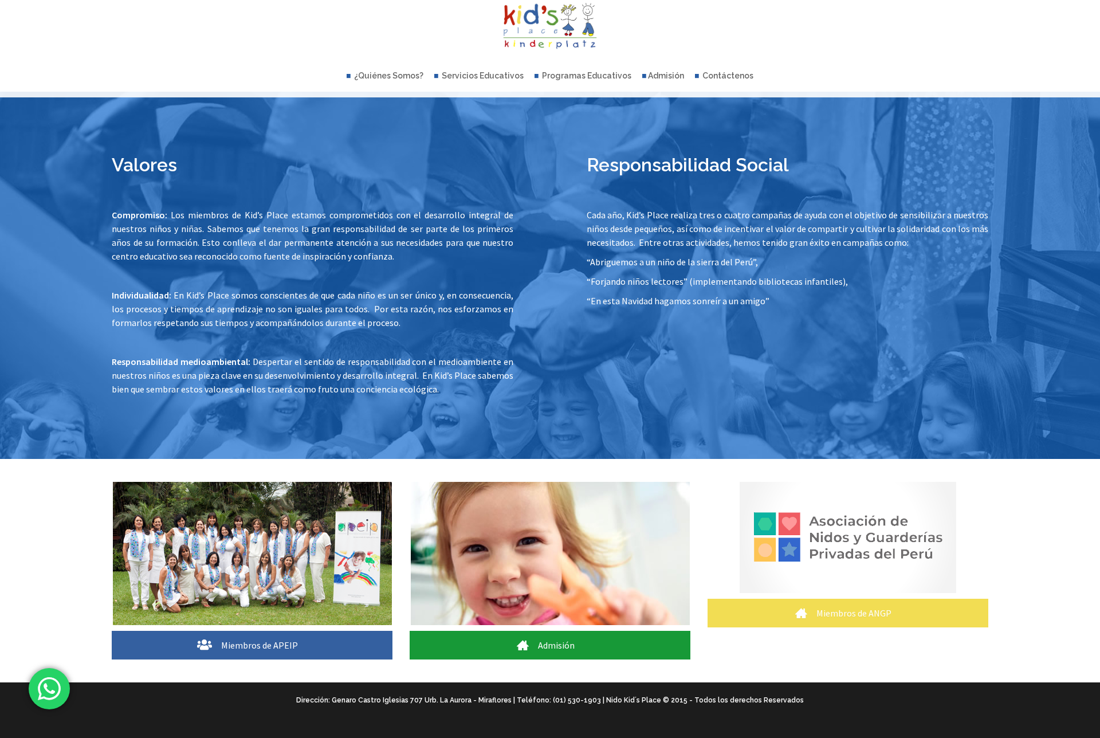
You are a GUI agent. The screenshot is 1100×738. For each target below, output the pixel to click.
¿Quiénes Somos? (387, 75)
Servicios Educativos (482, 75)
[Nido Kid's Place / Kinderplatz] (550, 28)
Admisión (666, 75)
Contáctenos (727, 75)
